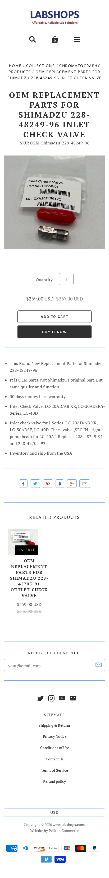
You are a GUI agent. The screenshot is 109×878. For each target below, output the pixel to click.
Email (84, 483)
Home (15, 65)
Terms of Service (54, 770)
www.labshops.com (68, 824)
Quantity (44, 280)
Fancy (60, 483)
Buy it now (54, 332)
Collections (40, 65)
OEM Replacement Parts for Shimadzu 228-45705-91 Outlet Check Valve (29, 578)
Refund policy (54, 781)
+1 (72, 483)
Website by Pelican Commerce (54, 830)
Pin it (48, 483)
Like (23, 483)
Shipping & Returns (55, 725)
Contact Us (54, 758)
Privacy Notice (54, 736)
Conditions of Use (54, 747)
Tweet (35, 483)
